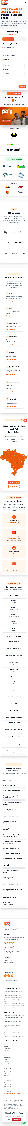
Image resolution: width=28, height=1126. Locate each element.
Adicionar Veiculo (20, 80)
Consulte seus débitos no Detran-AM (13, 1000)
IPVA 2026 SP (7, 1071)
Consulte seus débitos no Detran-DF (14, 1008)
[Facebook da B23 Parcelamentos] (5, 975)
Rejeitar (8, 1119)
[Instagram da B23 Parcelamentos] (8, 975)
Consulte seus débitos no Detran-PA (14, 1036)
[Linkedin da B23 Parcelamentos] (12, 975)
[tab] (8, 39)
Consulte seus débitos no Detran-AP (14, 997)
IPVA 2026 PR (7, 1078)
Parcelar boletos (14, 486)
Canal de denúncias (11, 980)
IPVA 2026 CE (7, 1091)
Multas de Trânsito (9, 967)
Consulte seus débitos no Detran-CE (14, 1006)
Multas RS (6, 1053)
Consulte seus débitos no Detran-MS (13, 1029)
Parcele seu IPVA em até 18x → (12, 1094)
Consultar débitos (14, 482)
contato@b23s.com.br (10, 953)
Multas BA (6, 1059)
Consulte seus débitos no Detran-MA (13, 1022)
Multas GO (7, 1057)
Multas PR (6, 1050)
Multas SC (6, 1055)
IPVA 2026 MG (7, 1076)
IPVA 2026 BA (7, 1087)
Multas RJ (6, 1046)
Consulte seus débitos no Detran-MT (13, 1026)
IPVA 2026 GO (7, 1084)
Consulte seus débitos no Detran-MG (13, 1033)
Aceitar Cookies (16, 1119)
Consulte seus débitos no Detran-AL (14, 995)
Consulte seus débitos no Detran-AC (13, 992)
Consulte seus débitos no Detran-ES (14, 1015)
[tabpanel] (14, 65)
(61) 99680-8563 (8, 944)
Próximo (22, 86)
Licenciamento (8, 965)
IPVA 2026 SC (7, 1082)
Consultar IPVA (8, 960)
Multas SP (6, 1044)
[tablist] (14, 39)
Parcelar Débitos (8, 962)
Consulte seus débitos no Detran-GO (13, 1018)
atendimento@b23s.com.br (11, 951)
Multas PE (6, 1061)
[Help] (25, 420)
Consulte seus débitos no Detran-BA (14, 1003)
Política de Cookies (19, 1116)
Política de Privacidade (9, 1116)
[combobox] (14, 51)
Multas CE (6, 1064)
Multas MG (7, 1048)
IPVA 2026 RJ (7, 1073)
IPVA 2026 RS (7, 1080)
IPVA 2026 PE (7, 1089)
